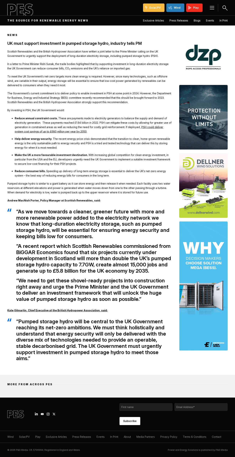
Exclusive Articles (153, 20)
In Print (224, 20)
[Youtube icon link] (42, 414)
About (127, 436)
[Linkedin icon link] (36, 414)
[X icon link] (54, 414)
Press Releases (178, 20)
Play (196, 7)
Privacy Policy (168, 436)
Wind (177, 7)
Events (210, 20)
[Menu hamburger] (212, 8)
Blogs (197, 20)
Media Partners (145, 436)
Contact (216, 436)
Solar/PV (155, 7)
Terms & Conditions (194, 436)
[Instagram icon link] (48, 414)
